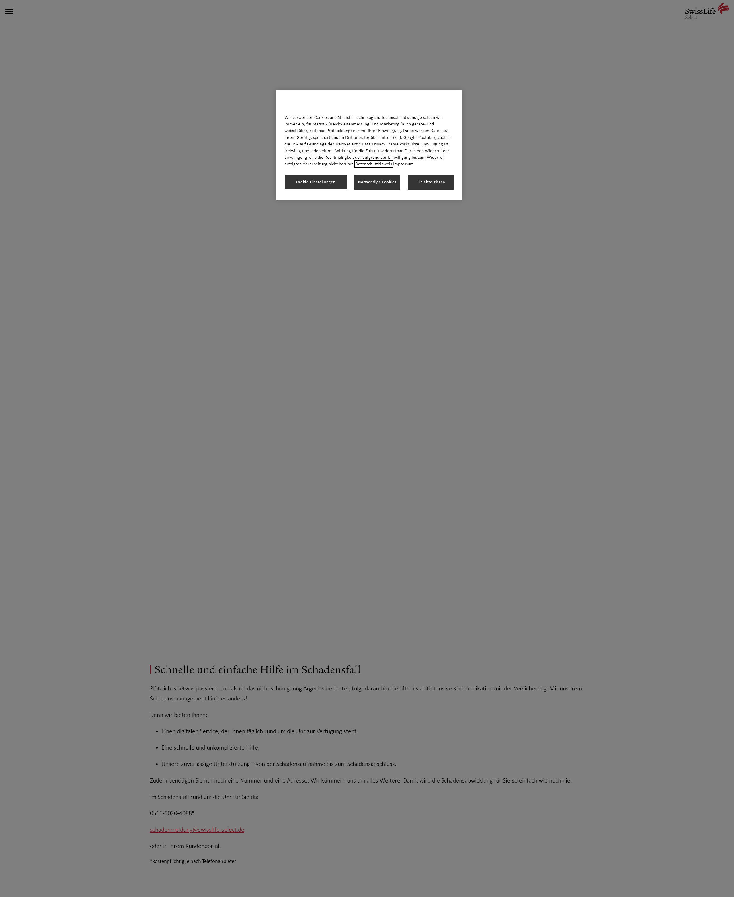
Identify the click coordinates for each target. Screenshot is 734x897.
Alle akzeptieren (430, 182)
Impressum (403, 163)
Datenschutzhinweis (373, 163)
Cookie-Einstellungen (316, 182)
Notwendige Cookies (377, 182)
